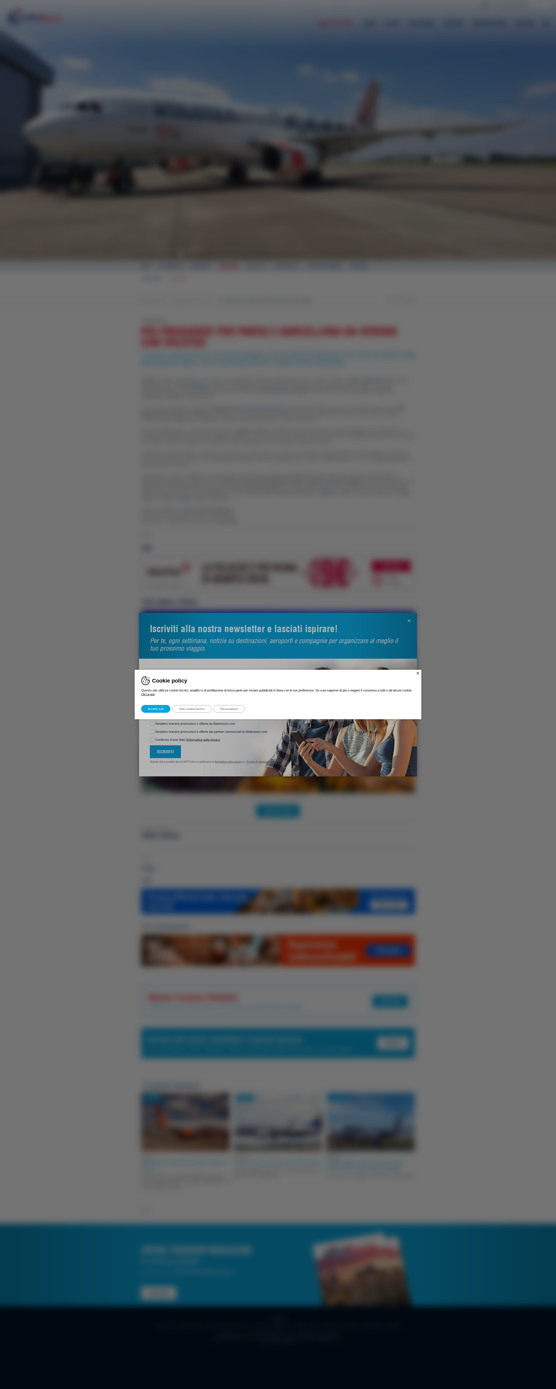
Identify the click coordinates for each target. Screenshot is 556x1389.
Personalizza (229, 709)
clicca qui (147, 694)
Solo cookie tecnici (192, 709)
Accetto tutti (156, 709)
